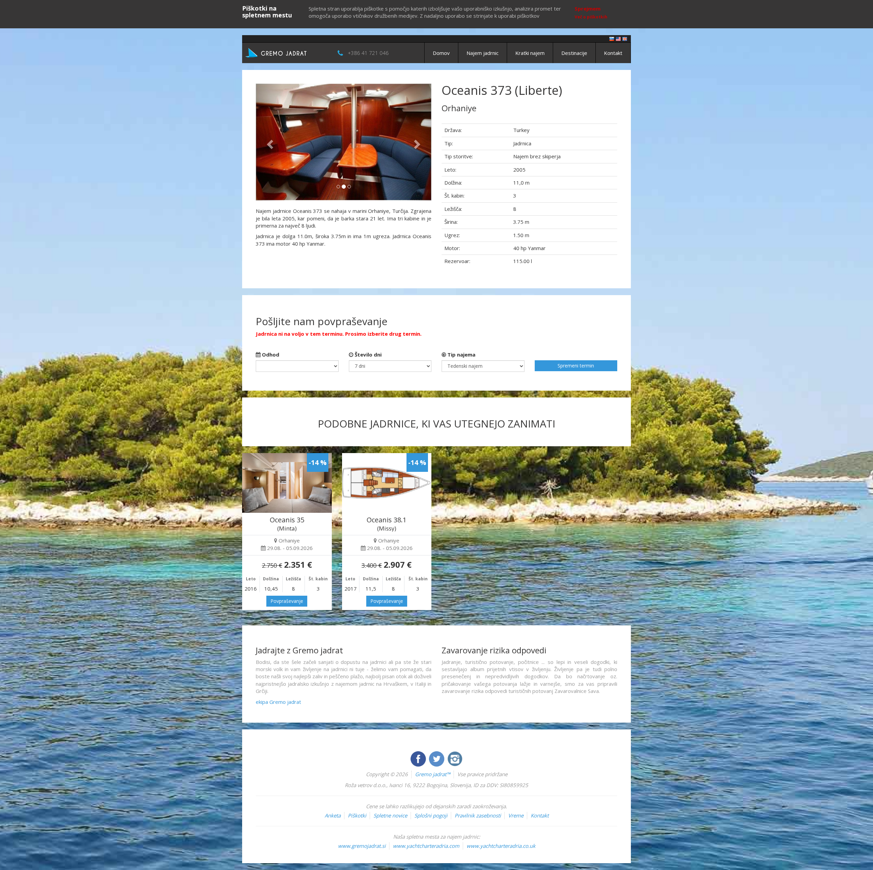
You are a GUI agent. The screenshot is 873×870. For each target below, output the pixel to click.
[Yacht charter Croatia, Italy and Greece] (618, 38)
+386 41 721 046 (368, 52)
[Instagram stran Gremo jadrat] (454, 758)
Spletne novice (390, 815)
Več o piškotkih (591, 17)
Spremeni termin (576, 365)
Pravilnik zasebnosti (478, 815)
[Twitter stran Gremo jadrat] (437, 758)
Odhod (270, 354)
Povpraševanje (286, 601)
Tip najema (460, 354)
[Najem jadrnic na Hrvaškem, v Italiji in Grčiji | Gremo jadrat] (286, 52)
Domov (441, 52)
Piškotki (357, 815)
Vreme (515, 815)
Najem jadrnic (483, 52)
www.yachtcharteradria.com (426, 845)
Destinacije (574, 52)
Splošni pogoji (430, 815)
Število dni (367, 354)
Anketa (333, 815)
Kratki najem (530, 52)
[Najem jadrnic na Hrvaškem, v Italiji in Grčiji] (612, 38)
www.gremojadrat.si (362, 845)
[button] (269, 142)
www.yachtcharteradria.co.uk (501, 845)
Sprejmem (588, 8)
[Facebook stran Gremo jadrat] (419, 758)
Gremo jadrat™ (432, 774)
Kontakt (613, 52)
